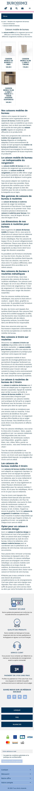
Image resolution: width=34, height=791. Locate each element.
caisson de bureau (8, 121)
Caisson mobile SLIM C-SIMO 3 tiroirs (25, 61)
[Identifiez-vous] (11, 8)
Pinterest (14, 697)
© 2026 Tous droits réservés (17, 788)
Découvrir (5, 774)
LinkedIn (25, 697)
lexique (17, 710)
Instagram (20, 697)
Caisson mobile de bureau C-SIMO (8, 61)
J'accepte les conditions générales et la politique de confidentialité (16, 756)
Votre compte (7, 782)
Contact (4, 770)
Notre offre (6, 778)
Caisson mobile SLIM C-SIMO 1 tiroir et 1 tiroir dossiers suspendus (8, 94)
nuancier (17, 724)
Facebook (9, 697)
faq (17, 717)
